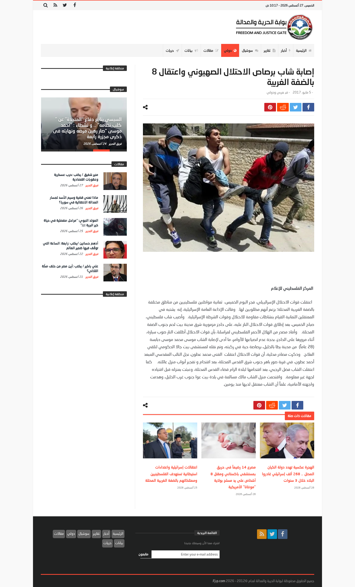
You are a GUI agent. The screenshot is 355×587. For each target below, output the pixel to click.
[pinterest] (270, 107)
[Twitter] (65, 5)
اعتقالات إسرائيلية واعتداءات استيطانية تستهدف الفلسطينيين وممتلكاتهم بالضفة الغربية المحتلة (171, 473)
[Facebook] (74, 5)
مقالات (59, 533)
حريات (107, 543)
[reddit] (283, 107)
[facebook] (308, 107)
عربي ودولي (275, 92)
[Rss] (55, 5)
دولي (71, 533)
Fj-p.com (219, 581)
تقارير (96, 533)
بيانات (119, 543)
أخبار (106, 533)
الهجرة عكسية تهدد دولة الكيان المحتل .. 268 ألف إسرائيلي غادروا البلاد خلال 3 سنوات (288, 473)
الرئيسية (118, 533)
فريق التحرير (115, 143)
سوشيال (83, 533)
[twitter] (295, 107)
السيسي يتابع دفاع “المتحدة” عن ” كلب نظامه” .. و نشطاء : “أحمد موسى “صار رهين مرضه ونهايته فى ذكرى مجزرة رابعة (87, 127)
